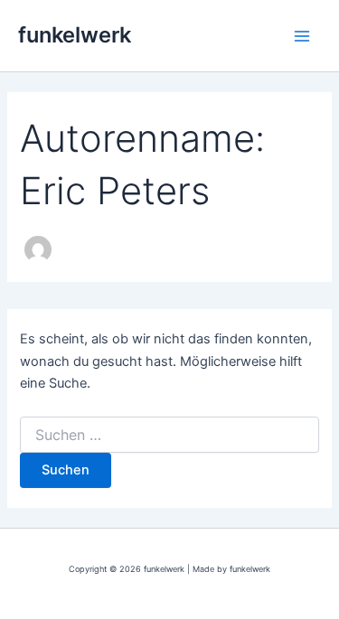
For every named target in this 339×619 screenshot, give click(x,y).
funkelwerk (74, 35)
